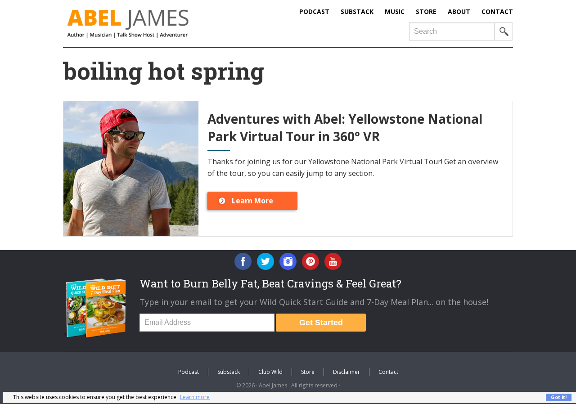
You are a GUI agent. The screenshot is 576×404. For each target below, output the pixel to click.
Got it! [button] (559, 397)
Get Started (321, 322)
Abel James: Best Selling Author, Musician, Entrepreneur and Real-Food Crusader (146, 23)
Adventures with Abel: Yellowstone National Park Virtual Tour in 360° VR (344, 127)
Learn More (252, 201)
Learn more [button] (195, 397)
